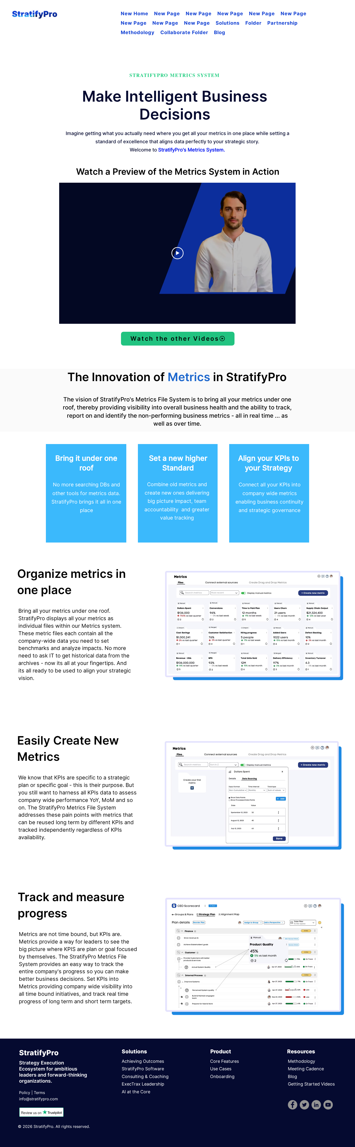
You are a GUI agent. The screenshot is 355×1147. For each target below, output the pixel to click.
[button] (227, 23)
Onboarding (222, 1076)
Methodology (301, 1061)
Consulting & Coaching (145, 1076)
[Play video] (177, 253)
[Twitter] (304, 1104)
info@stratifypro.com (38, 1098)
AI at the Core (136, 1091)
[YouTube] (328, 1104)
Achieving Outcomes (143, 1061)
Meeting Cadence (306, 1068)
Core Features (224, 1061)
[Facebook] (292, 1104)
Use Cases (220, 1068)
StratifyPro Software (143, 1068)
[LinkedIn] (316, 1104)
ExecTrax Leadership (143, 1084)
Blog (292, 1076)
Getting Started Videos (311, 1084)
